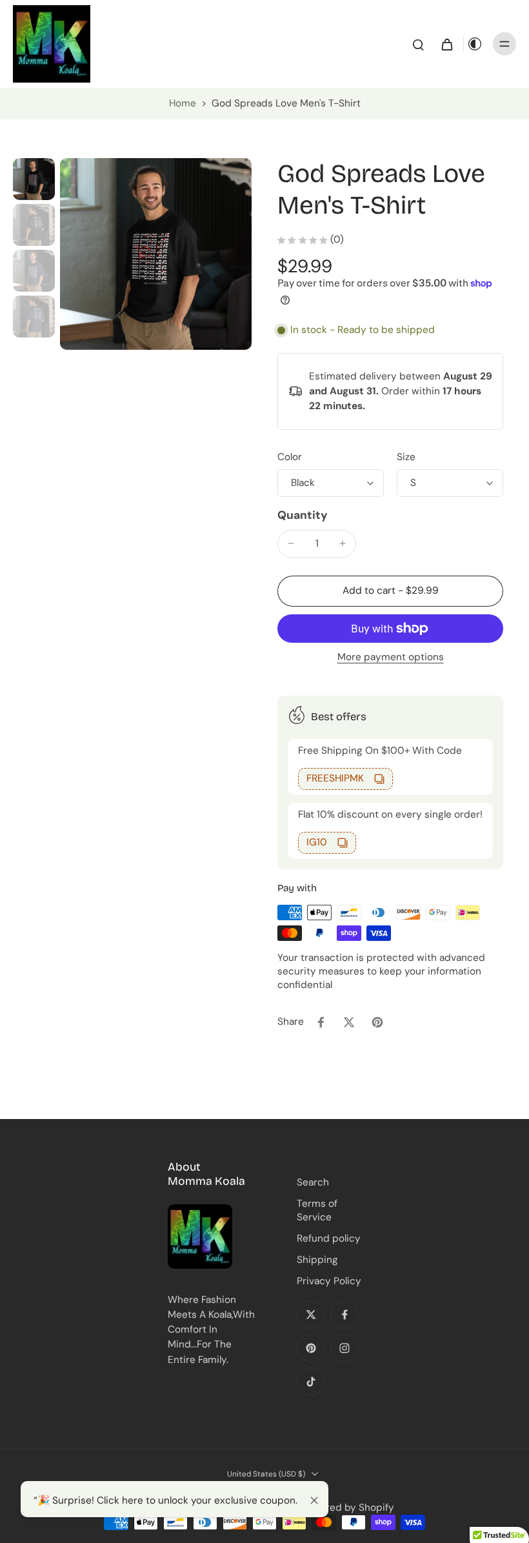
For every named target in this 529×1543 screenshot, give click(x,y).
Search (313, 1182)
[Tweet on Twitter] (349, 1022)
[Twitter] (311, 1314)
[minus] (291, 543)
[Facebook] (344, 1314)
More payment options (390, 657)
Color (289, 456)
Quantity (302, 515)
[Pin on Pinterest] (377, 1022)
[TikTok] (311, 1381)
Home (182, 103)
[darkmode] (475, 44)
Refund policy (329, 1238)
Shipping (317, 1259)
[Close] (314, 1500)
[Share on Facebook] (320, 1022)
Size (406, 456)
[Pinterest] (311, 1348)
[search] (418, 44)
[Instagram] (344, 1348)
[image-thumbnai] (34, 179)
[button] (390, 591)
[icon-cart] (446, 44)
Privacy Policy (329, 1281)
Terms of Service (317, 1210)
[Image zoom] (156, 254)
